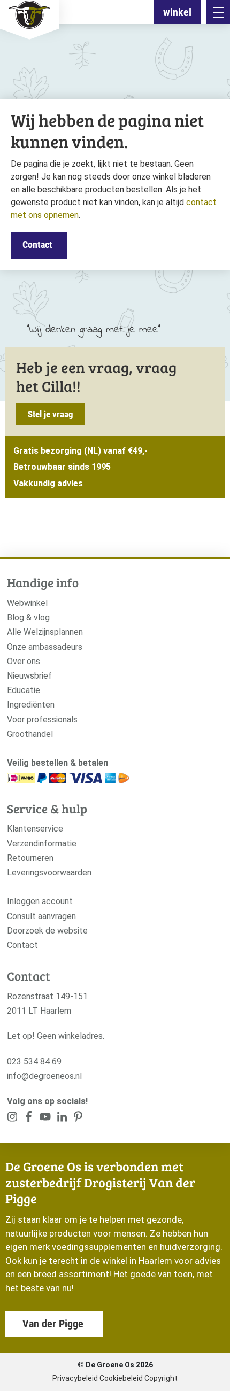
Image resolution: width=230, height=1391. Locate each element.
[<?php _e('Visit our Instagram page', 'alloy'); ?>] (12, 1118)
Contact (37, 244)
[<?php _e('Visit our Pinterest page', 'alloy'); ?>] (61, 1118)
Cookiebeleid (121, 1378)
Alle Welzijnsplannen (45, 632)
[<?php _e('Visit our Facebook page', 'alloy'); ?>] (29, 1118)
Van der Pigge (52, 1323)
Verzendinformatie (41, 843)
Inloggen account (40, 901)
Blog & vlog (28, 617)
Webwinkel (27, 603)
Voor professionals (42, 719)
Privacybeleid (75, 1378)
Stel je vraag (50, 414)
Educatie (23, 690)
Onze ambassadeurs (44, 647)
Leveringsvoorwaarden (49, 872)
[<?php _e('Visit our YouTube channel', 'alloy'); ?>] (45, 1118)
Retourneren (30, 858)
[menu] (218, 12)
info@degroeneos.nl (44, 1076)
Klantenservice (35, 828)
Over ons (23, 661)
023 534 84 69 (34, 1061)
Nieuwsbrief (29, 676)
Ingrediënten (31, 705)
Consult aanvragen (41, 916)
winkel (177, 12)
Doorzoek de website (47, 931)
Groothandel (30, 734)
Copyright (161, 1378)
